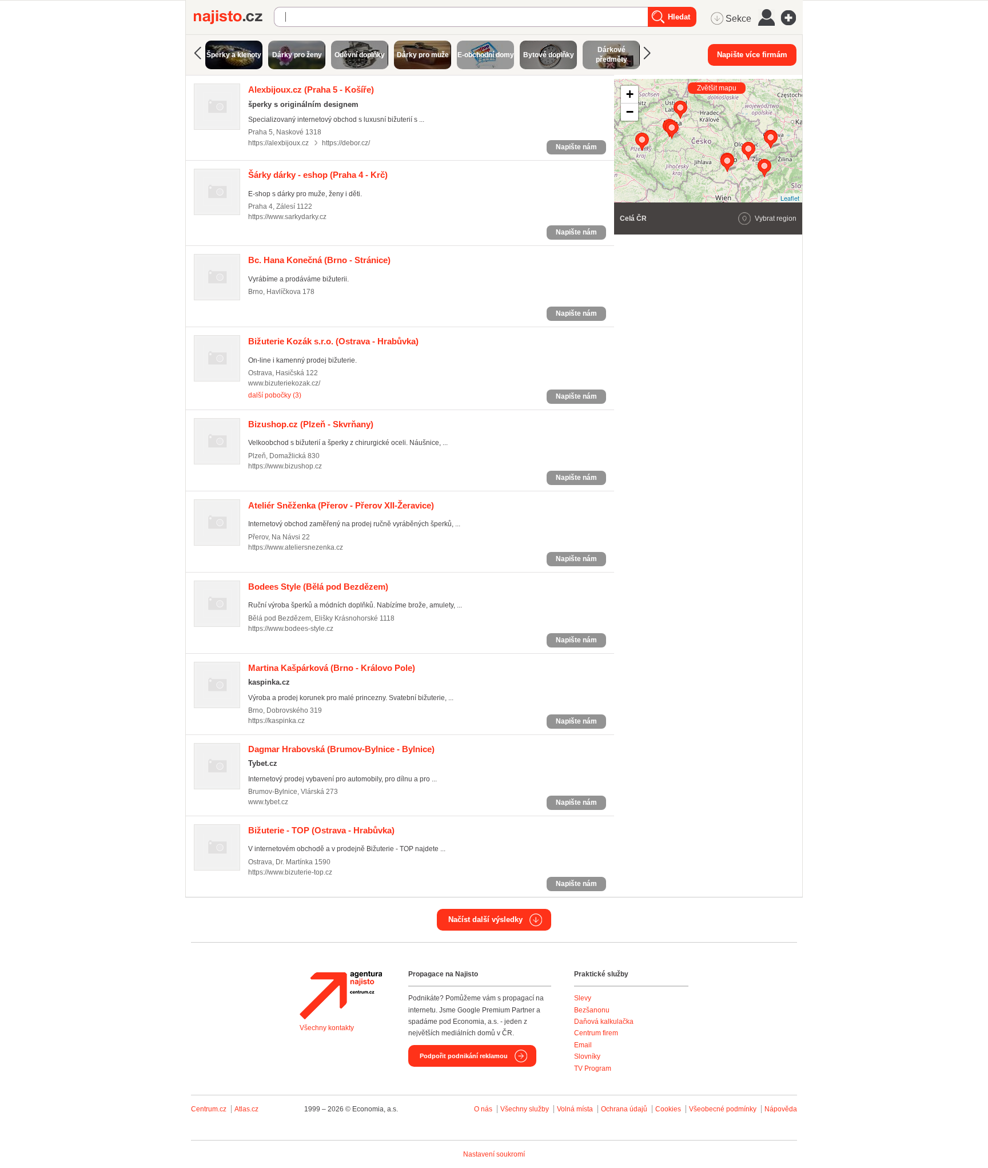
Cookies (668, 1109)
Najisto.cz (234, 17)
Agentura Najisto (341, 995)
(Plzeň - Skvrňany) (310, 424)
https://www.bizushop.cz (285, 466)
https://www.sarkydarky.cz (287, 217)
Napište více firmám (752, 54)
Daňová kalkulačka (604, 1022)
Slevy (582, 998)
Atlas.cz (246, 1109)
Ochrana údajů (624, 1109)
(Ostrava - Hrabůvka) (333, 341)
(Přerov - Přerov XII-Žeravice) (341, 505)
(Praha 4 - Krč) (318, 175)
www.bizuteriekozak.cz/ (284, 383)
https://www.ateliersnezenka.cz (295, 547)
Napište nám (576, 147)
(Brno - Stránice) (319, 260)
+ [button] (630, 94)
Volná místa (575, 1109)
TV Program (592, 1068)
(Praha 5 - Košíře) (311, 89)
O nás (483, 1109)
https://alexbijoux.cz (278, 143)
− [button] (630, 112)
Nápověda (780, 1109)
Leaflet (789, 197)
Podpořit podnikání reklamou (464, 1055)
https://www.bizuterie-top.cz (290, 872)
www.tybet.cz (268, 802)
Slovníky (587, 1056)
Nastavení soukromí (494, 1154)
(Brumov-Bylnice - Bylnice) (341, 749)
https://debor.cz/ (346, 143)
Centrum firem (596, 1033)
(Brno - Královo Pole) (331, 668)
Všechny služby (525, 1109)
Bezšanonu (591, 1010)
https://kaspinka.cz (276, 721)
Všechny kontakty (327, 1028)
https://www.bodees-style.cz (290, 629)
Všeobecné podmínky (722, 1109)
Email (583, 1045)
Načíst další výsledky (485, 919)
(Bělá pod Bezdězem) (318, 586)
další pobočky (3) (274, 395)
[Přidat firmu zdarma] (791, 17)
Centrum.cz (208, 1109)
